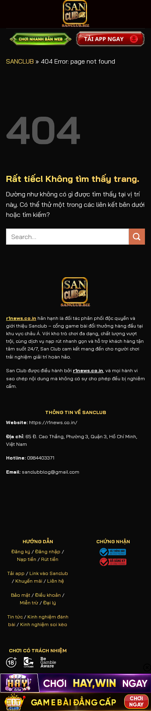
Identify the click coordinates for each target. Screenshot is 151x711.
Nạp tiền (26, 559)
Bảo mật (20, 595)
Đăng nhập (47, 551)
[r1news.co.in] (75, 14)
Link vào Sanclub (48, 573)
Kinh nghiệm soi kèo (43, 624)
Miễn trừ (29, 603)
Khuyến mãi (28, 581)
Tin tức (15, 617)
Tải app (16, 573)
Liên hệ (55, 581)
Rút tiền (49, 559)
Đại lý (49, 603)
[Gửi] (137, 236)
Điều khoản (48, 595)
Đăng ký (20, 551)
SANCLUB (20, 61)
